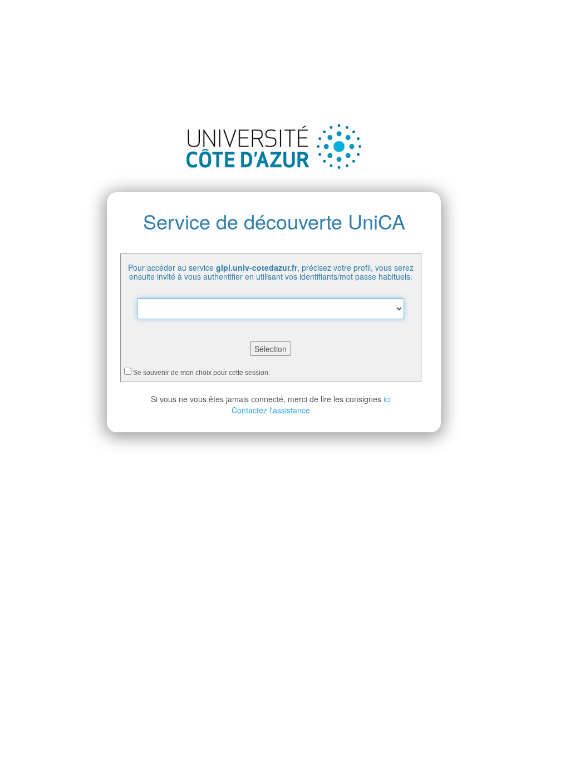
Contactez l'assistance (271, 410)
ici (387, 398)
